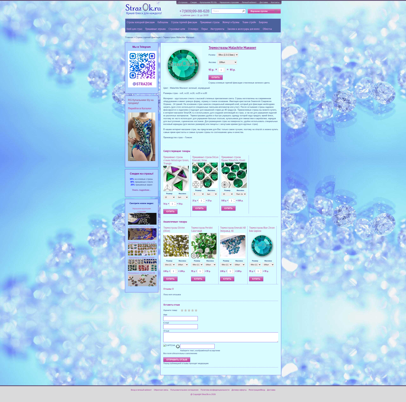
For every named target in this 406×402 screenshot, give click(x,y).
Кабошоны (163, 22)
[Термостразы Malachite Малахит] (183, 65)
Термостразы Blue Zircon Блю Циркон (262, 229)
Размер (212, 55)
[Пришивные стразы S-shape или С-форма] (142, 270)
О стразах (182, 2)
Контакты (275, 2)
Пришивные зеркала (155, 29)
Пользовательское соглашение (184, 390)
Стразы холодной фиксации (141, 22)
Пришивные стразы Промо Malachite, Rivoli (233, 158)
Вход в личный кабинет (141, 390)
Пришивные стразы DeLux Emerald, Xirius (205, 158)
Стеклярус (193, 29)
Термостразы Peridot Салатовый (202, 229)
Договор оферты (239, 390)
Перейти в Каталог (140, 108)
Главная (129, 37)
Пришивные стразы (209, 22)
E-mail (166, 323)
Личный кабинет (249, 2)
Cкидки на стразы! (141, 173)
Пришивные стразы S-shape (141, 258)
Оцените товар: (170, 310)
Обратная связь (161, 390)
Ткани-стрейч (249, 22)
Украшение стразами (229, 2)
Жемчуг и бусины (231, 22)
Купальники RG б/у (208, 2)
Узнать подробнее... (141, 190)
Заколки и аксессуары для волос (243, 29)
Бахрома (263, 22)
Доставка (264, 2)
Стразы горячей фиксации (184, 22)
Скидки (193, 2)
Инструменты (217, 29)
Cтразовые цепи (177, 29)
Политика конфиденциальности (215, 390)
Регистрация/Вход (257, 390)
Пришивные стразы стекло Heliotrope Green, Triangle (176, 160)
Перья (204, 29)
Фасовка (212, 62)
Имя (165, 315)
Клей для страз (134, 29)
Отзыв (166, 331)
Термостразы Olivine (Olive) (174, 229)
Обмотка (267, 29)
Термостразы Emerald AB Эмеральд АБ (233, 229)
